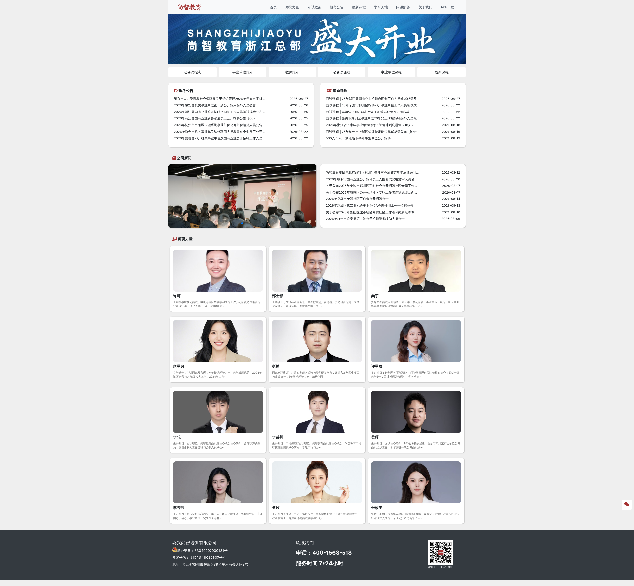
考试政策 (314, 7)
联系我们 (305, 542)
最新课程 (359, 7)
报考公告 (336, 7)
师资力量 (292, 7)
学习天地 (381, 7)
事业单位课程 (391, 72)
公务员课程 (341, 72)
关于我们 (425, 7)
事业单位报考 (242, 72)
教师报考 (292, 72)
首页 (273, 7)
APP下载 (447, 7)
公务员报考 (192, 72)
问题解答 (403, 7)
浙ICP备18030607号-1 (207, 557)
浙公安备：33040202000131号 (202, 550)
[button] (313, 59)
